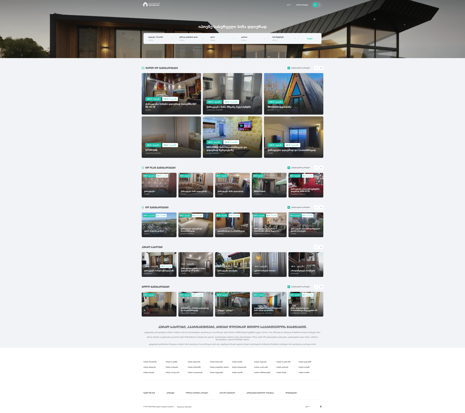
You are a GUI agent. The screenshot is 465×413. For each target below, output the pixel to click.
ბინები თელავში (260, 362)
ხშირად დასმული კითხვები (197, 393)
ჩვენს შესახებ (149, 393)
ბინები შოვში (281, 372)
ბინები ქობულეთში (239, 367)
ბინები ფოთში (237, 372)
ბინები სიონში (304, 372)
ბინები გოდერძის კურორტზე (220, 367)
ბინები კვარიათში (261, 367)
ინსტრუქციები (291, 393)
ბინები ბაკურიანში (283, 362)
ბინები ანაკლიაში (172, 372)
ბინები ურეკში (148, 372)
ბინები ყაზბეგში (172, 367)
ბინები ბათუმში (171, 362)
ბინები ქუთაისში (194, 362)
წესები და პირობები (184, 407)
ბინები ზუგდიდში (216, 372)
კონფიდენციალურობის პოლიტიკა (260, 393)
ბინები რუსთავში (216, 362)
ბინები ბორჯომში (194, 367)
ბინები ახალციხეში (195, 372)
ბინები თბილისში (150, 362)
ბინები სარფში (304, 367)
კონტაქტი (170, 393)
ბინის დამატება (302, 5)
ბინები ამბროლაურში (262, 372)
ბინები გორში (237, 362)
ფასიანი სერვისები (227, 393)
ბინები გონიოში (282, 367)
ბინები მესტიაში (149, 367)
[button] (321, 68)
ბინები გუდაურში (305, 362)
